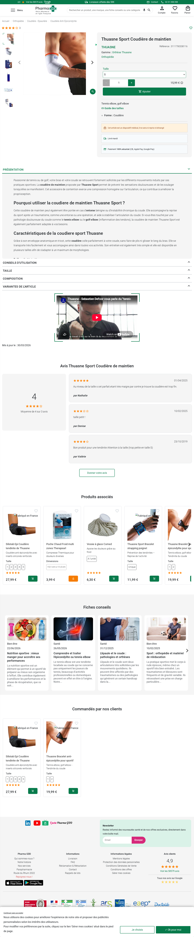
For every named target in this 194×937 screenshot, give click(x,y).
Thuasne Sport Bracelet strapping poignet (140, 546)
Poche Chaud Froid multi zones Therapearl (60, 546)
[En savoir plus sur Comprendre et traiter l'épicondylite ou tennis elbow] (73, 629)
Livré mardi (113, 139)
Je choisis (137, 929)
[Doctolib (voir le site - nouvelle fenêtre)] (161, 904)
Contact (154, 2)
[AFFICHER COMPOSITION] (189, 279)
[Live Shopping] (45, 823)
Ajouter (146, 91)
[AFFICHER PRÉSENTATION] (189, 170)
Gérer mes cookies (121, 873)
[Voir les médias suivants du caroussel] (92, 62)
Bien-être (12, 643)
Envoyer (138, 840)
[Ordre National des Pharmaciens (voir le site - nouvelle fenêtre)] (93, 904)
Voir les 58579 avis (34, 2)
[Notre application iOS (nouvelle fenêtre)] (14, 883)
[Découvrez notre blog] (61, 823)
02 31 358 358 (171, 2)
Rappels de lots (72, 873)
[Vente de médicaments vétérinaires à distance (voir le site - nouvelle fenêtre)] (80, 904)
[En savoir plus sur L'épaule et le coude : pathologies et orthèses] (119, 629)
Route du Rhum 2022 (24, 873)
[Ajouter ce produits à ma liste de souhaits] (191, 28)
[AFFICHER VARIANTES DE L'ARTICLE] (189, 287)
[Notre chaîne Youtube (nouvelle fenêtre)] (37, 823)
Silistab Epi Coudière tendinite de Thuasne (18, 546)
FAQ (73, 862)
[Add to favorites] (36, 511)
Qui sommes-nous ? (24, 858)
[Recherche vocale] (144, 10)
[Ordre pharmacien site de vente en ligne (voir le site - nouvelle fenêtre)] (67, 904)
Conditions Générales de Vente (121, 865)
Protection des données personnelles (121, 862)
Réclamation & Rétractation (72, 865)
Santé (57, 643)
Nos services (24, 865)
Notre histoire (24, 862)
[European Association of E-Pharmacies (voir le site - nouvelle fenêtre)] (141, 904)
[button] (13, 10)
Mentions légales (121, 858)
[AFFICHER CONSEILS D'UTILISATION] (189, 263)
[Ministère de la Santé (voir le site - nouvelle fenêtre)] (54, 904)
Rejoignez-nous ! (24, 876)
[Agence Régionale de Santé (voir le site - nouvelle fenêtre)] (106, 904)
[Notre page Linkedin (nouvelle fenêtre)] (28, 823)
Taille (106, 68)
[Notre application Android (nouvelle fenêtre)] (33, 883)
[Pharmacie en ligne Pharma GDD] (45, 10)
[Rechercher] (149, 10)
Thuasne (108, 47)
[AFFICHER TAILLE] (189, 271)
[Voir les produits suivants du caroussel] (189, 544)
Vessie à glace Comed (99, 544)
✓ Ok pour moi (173, 929)
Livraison (72, 858)
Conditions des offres (121, 869)
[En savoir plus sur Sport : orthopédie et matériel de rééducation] (166, 629)
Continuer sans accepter (13, 913)
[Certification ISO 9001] (35, 904)
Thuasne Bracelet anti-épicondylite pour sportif (59, 758)
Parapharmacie (24, 869)
